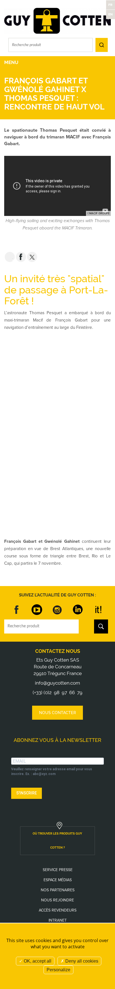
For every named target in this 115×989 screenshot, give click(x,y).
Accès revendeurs (57, 910)
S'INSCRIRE (26, 793)
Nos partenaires (58, 890)
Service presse (58, 869)
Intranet (58, 920)
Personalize (58, 969)
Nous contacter (57, 712)
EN (110, 14)
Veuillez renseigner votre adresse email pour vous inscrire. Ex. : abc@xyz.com (51, 771)
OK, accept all (37, 961)
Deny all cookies (81, 961)
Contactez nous (57, 651)
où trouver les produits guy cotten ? (57, 840)
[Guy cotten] (57, 20)
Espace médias (58, 880)
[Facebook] (16, 609)
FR (110, 5)
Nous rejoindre (57, 900)
